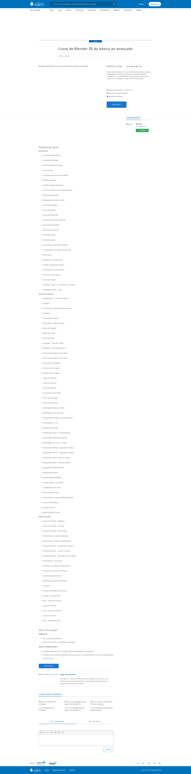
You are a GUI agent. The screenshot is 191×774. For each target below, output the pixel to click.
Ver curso (116, 104)
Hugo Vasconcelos (68, 674)
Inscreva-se (155, 4)
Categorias (36, 10)
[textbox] (76, 740)
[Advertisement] (95, 26)
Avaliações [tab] (96, 721)
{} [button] (62, 732)
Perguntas (128, 10)
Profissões (92, 10)
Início (52, 10)
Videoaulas (79, 10)
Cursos (68, 10)
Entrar (141, 4)
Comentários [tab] (59, 722)
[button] (41, 732)
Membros (116, 10)
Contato (72, 770)
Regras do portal (59, 770)
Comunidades (104, 10)
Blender (67, 56)
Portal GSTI (37, 4)
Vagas (60, 10)
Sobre (47, 770)
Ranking (139, 10)
